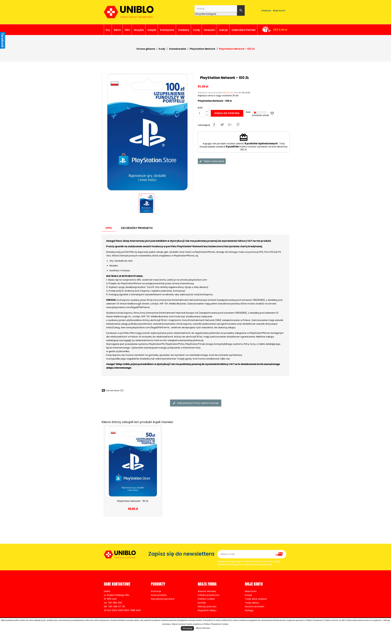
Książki (152, 30)
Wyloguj (249, 610)
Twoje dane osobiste (256, 598)
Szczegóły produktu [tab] (137, 228)
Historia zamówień (254, 606)
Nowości (209, 30)
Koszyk (248, 595)
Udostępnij (214, 125)
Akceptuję (187, 628)
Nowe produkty (159, 595)
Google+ (230, 125)
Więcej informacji (203, 628)
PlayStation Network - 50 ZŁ (132, 501)
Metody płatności (207, 606)
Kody (196, 30)
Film (127, 30)
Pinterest (238, 125)
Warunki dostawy (207, 591)
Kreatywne (167, 30)
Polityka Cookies (206, 598)
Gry (108, 30)
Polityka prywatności (208, 595)
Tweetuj (222, 125)
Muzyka (139, 30)
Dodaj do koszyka (227, 113)
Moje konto (251, 591)
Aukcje (223, 30)
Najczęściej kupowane (162, 598)
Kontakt (202, 602)
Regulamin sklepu (207, 610)
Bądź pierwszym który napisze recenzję (198, 403)
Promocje (156, 591)
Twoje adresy (252, 602)
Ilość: (248, 112)
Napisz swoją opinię (213, 161)
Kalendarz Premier (244, 30)
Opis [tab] (108, 228)
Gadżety (183, 30)
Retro (117, 30)
